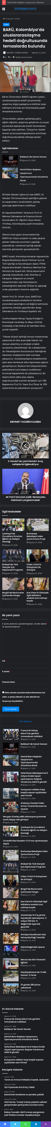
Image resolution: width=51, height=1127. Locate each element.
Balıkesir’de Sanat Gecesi (33, 156)
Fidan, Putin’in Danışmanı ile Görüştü (34, 567)
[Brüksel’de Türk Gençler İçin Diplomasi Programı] (13, 555)
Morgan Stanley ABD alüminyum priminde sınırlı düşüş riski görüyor (24, 818)
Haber (17, 18)
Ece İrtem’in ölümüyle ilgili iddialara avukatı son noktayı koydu (38, 596)
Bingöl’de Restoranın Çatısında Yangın (13, 594)
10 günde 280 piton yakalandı (30, 986)
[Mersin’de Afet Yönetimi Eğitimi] (11, 963)
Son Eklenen (25, 721)
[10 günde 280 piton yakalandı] (11, 988)
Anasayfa (9, 18)
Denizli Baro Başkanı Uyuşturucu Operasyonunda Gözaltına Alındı (31, 761)
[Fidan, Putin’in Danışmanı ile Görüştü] (38, 555)
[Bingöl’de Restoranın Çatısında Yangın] (13, 584)
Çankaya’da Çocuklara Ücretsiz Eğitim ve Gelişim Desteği (12, 537)
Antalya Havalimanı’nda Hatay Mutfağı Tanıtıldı (33, 936)
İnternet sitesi (8, 682)
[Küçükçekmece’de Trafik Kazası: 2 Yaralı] (11, 976)
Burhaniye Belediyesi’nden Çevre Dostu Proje (36, 536)
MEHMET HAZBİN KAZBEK (17, 53)
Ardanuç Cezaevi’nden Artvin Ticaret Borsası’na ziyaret (33, 806)
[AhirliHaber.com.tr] (25, 8)
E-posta (6, 671)
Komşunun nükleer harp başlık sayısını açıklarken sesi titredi (33, 792)
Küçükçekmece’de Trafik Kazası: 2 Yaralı (33, 974)
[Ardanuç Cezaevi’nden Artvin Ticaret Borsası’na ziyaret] (11, 807)
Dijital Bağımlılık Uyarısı (33, 947)
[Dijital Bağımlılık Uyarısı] (11, 951)
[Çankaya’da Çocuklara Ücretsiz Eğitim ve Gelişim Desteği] (13, 525)
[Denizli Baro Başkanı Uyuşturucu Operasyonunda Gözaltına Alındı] (10, 173)
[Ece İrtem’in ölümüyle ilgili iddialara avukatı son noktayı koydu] (38, 584)
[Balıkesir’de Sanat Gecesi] (10, 160)
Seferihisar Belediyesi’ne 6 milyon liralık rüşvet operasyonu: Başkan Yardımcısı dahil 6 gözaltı (34, 777)
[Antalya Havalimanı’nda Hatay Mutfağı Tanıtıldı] (11, 938)
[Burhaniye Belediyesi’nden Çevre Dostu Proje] (38, 525)
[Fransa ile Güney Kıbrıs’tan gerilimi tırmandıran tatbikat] (11, 734)
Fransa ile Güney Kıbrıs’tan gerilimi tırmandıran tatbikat (32, 733)
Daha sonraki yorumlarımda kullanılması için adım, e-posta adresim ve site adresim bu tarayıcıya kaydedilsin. (23, 696)
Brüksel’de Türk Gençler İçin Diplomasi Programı (12, 567)
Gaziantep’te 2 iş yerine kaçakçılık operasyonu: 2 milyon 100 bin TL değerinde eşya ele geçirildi (33, 921)
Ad (4, 661)
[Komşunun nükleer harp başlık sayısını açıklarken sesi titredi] (11, 793)
